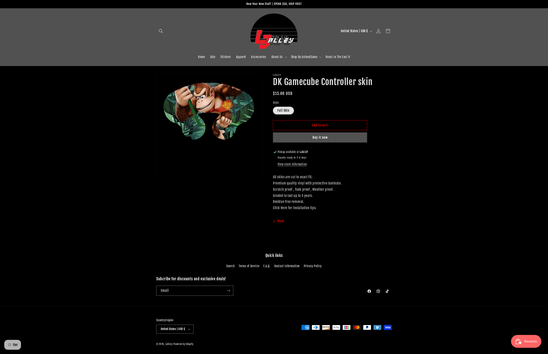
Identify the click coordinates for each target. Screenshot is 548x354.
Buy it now (320, 137)
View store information (292, 164)
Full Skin (283, 110)
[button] (161, 31)
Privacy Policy (313, 266)
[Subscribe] (228, 291)
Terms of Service (249, 266)
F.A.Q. (266, 266)
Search (230, 266)
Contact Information (287, 266)
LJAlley (169, 344)
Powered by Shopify (183, 344)
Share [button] (280, 221)
